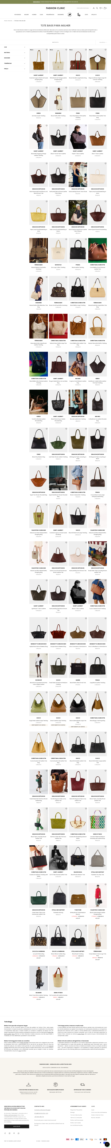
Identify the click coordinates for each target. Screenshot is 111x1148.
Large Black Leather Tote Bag (97, 682)
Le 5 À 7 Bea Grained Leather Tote (58, 874)
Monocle (58, 265)
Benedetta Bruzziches (38, 644)
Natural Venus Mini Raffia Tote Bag (97, 343)
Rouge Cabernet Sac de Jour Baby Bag (58, 382)
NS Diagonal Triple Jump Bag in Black (97, 457)
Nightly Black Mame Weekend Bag (39, 646)
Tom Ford (77, 910)
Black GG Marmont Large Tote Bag (78, 532)
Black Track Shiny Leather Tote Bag (38, 995)
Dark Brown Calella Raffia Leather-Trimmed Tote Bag (97, 382)
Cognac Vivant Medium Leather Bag (77, 382)
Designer (7, 58)
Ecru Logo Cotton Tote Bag (58, 267)
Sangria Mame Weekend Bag (58, 646)
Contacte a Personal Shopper (42, 1110)
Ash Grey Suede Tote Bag (38, 116)
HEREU (39, 113)
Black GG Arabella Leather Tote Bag (78, 761)
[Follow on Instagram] (9, 1133)
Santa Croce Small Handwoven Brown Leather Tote (58, 571)
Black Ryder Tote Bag (78, 954)
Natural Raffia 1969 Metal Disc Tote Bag (38, 306)
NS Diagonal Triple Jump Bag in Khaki (78, 457)
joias (20, 1051)
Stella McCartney (97, 872)
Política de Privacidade (10, 1115)
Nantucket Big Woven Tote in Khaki (78, 191)
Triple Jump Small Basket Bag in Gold (38, 230)
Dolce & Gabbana (38, 951)
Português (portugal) (83, 8)
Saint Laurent (39, 75)
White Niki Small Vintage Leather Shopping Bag (58, 78)
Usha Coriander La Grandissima (78, 646)
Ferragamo (39, 265)
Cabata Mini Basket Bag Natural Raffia (77, 837)
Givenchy (38, 680)
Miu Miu (77, 378)
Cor (5, 47)
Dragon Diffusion (38, 189)
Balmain (38, 993)
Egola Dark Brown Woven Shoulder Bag (58, 495)
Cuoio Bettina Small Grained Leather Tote (97, 268)
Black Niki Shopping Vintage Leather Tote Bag (38, 154)
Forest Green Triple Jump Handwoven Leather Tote (38, 913)
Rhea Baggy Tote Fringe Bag (97, 720)
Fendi (78, 113)
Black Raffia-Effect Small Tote (78, 682)
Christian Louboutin (97, 265)
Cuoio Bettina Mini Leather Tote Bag (78, 344)
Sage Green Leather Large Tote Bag (38, 720)
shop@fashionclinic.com (41, 1113)
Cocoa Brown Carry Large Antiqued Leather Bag (97, 495)
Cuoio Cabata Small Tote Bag (97, 608)
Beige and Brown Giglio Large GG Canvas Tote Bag (97, 78)
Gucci (78, 75)
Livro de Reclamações (76, 1125)
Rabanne (58, 113)
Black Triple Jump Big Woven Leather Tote (38, 837)
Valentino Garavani (38, 530)
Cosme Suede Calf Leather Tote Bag (38, 761)
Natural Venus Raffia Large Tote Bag (58, 344)
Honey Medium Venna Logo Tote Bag (97, 954)
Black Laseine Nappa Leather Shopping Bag (97, 913)
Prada (78, 265)
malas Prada (80, 1034)
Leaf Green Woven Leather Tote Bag (58, 457)
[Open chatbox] (107, 1144)
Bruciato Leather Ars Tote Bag (78, 419)
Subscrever (16, 1126)
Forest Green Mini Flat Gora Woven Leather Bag (39, 799)
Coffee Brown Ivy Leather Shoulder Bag (97, 419)
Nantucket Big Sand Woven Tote (77, 570)
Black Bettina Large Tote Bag (78, 305)
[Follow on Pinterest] (14, 1133)
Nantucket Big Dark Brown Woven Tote (58, 609)
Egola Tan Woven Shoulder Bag (38, 495)
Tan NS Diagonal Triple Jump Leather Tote (58, 799)
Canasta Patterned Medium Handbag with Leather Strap (97, 837)
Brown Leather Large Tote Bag (58, 720)
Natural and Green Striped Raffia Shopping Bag (38, 533)
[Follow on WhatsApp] (18, 1133)
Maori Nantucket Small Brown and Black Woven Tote (39, 192)
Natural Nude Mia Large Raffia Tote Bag (97, 306)
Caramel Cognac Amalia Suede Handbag (58, 533)
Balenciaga (78, 872)
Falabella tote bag (58, 912)
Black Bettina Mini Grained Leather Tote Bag (39, 382)
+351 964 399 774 (39, 1116)
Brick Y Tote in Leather (97, 153)
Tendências (8, 63)
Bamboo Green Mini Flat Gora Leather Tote (58, 837)
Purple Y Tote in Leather (78, 153)
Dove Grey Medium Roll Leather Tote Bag (78, 116)
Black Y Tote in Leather (78, 608)
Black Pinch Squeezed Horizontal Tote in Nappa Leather (38, 683)
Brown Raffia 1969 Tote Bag (58, 116)
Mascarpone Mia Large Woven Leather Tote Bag (39, 344)
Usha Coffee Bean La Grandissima (97, 646)
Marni (78, 680)
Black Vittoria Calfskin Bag (58, 954)
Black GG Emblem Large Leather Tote (97, 761)
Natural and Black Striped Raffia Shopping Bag (97, 533)
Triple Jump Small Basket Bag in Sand (97, 192)
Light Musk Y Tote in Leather (39, 608)
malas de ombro (24, 1042)
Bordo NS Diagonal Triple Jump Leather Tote (78, 799)
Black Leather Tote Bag (78, 267)
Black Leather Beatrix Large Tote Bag (78, 721)
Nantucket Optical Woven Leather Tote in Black (58, 192)
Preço (6, 69)
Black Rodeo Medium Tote (78, 874)
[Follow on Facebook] (5, 1133)
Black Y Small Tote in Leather (58, 153)
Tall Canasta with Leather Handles (58, 995)
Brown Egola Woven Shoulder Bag (98, 229)
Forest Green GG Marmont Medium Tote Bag (58, 683)
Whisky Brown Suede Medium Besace (78, 913)
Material (7, 52)
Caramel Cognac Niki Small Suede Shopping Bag (38, 78)
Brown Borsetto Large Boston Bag (78, 78)
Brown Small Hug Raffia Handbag (58, 305)
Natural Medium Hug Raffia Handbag (38, 268)
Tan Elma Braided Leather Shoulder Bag (38, 419)
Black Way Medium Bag (38, 457)
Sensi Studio (97, 834)
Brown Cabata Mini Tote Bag (78, 495)
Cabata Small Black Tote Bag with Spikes (38, 875)
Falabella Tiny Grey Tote (97, 874)
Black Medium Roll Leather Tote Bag (97, 116)
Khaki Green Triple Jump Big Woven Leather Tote (97, 571)
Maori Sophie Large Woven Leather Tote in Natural (78, 230)
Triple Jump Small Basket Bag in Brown (58, 230)
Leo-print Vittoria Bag (38, 954)
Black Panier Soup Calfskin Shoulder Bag (58, 419)
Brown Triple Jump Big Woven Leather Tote (97, 799)
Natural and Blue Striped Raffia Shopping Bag (38, 571)
